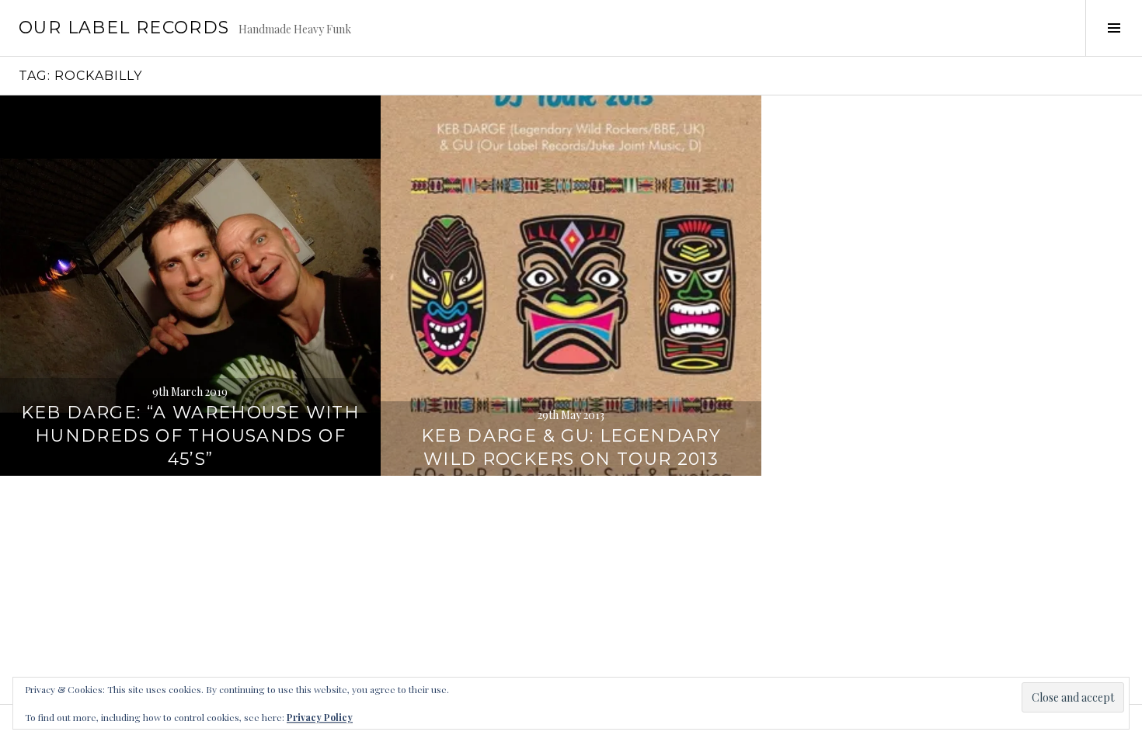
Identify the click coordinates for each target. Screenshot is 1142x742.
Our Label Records (124, 27)
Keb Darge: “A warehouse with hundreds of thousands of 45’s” (190, 436)
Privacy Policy (320, 717)
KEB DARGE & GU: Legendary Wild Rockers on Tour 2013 (571, 447)
